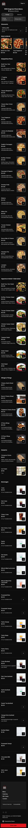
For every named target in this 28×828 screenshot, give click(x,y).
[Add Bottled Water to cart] (23, 734)
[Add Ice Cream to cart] (23, 473)
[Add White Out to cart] (23, 217)
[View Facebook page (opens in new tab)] (3, 812)
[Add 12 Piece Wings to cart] (23, 441)
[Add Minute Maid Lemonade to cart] (23, 573)
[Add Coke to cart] (23, 492)
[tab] (7, 14)
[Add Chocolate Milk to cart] (23, 761)
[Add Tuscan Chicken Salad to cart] (23, 316)
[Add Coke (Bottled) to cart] (23, 667)
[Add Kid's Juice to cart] (23, 774)
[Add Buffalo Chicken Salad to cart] (23, 302)
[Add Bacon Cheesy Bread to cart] (23, 401)
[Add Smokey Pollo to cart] (23, 190)
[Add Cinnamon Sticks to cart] (23, 460)
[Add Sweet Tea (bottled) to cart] (23, 707)
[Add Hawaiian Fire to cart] (23, 257)
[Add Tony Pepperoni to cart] (22, 47)
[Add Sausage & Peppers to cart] (23, 176)
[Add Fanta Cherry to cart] (23, 653)
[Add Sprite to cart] (23, 546)
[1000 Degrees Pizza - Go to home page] (3, 3)
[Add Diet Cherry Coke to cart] (23, 532)
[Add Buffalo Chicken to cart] (23, 163)
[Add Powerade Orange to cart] (23, 613)
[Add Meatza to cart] (23, 203)
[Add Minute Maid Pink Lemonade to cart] (23, 586)
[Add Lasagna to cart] (23, 270)
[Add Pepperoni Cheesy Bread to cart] (23, 415)
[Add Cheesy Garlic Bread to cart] (23, 388)
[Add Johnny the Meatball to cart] (23, 136)
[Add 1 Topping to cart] (23, 82)
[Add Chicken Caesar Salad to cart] (23, 329)
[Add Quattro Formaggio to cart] (23, 149)
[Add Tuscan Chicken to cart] (23, 230)
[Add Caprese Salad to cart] (23, 343)
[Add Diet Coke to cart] (23, 505)
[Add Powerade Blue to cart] (23, 599)
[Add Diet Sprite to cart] (23, 559)
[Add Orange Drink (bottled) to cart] (23, 720)
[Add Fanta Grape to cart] (23, 640)
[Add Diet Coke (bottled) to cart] (23, 680)
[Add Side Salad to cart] (23, 369)
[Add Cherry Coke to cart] (23, 519)
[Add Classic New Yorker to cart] (23, 109)
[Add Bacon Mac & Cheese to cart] (23, 243)
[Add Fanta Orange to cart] (23, 626)
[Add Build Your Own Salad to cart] (23, 289)
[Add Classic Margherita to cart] (23, 96)
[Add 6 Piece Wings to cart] (23, 428)
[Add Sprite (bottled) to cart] (23, 693)
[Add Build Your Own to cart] (9, 47)
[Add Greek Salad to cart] (23, 356)
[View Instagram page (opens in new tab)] (6, 812)
